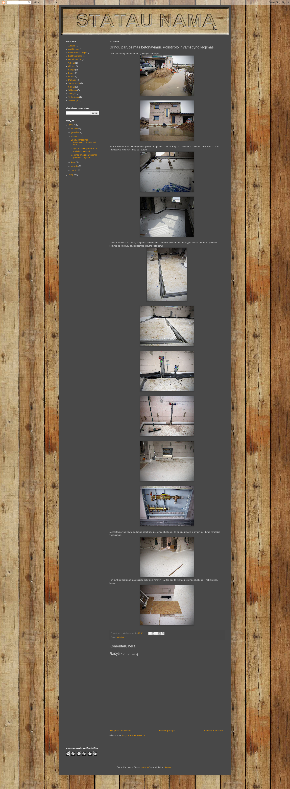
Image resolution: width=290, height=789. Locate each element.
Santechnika (74, 83)
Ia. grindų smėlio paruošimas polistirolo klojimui (84, 156)
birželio (74, 128)
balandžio (76, 136)
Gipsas (71, 63)
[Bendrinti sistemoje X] (156, 633)
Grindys (120, 637)
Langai (71, 70)
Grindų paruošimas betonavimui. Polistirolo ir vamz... (83, 142)
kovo (73, 162)
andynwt (145, 767)
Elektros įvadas (75, 56)
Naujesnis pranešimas (120, 730)
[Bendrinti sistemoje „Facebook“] (159, 633)
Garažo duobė (74, 59)
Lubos (71, 73)
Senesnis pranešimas (213, 730)
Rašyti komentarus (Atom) (133, 735)
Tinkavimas (73, 97)
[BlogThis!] (153, 633)
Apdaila (71, 46)
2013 (71, 125)
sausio (74, 170)
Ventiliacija (73, 100)
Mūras (71, 76)
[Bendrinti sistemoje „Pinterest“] (162, 633)
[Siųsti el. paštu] (150, 633)
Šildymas (72, 90)
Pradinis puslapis (167, 730)
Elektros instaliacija (77, 52)
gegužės (75, 132)
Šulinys (71, 93)
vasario (74, 166)
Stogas (71, 87)
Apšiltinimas (73, 49)
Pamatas (72, 80)
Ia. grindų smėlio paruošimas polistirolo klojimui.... (84, 149)
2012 (71, 175)
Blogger (168, 767)
